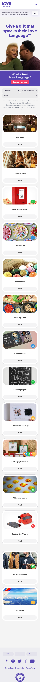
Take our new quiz (20, 82)
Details (20, 144)
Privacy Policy (20, 668)
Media (20, 654)
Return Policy (30, 668)
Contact (32, 654)
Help (8, 654)
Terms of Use (9, 668)
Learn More (24, 14)
